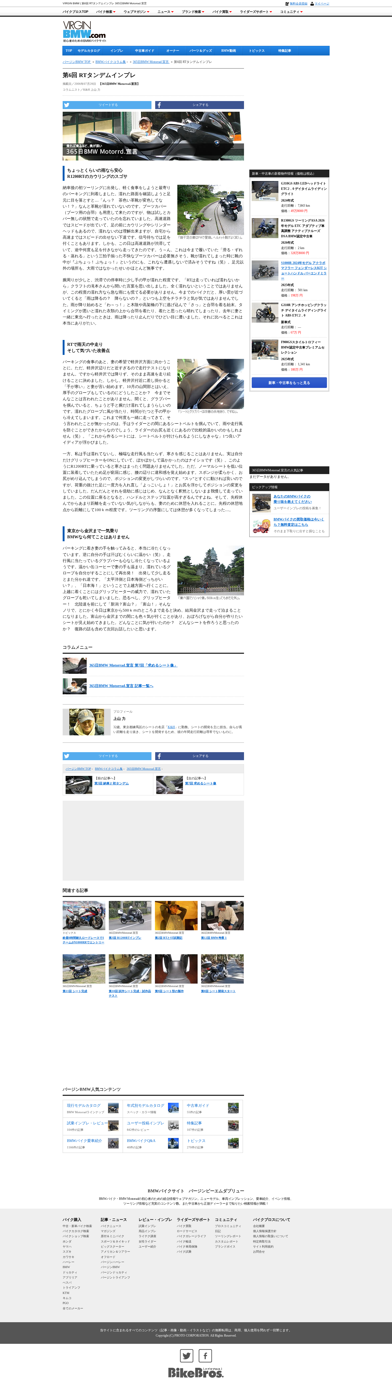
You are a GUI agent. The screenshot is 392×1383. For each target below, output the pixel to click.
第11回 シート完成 (75, 991)
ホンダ (67, 1241)
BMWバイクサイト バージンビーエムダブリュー (196, 1191)
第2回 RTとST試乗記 (168, 937)
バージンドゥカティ (114, 1272)
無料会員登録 (298, 3)
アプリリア (70, 1277)
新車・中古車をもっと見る (289, 383)
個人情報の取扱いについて (270, 1236)
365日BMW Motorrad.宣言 (144, 768)
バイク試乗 (184, 1251)
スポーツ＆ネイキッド (115, 1241)
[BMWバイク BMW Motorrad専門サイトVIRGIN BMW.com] (89, 31)
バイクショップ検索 (76, 1236)
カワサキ (68, 1256)
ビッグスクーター (112, 1246)
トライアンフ (71, 1287)
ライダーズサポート (254, 12)
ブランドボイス (225, 1246)
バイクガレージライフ (191, 1236)
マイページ (322, 3)
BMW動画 (228, 51)
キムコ (67, 1298)
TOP (69, 51)
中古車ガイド (144, 51)
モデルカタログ (89, 51)
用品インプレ (147, 1231)
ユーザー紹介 (147, 1246)
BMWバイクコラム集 (109, 768)
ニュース (164, 12)
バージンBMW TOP (78, 768)
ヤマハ (67, 1246)
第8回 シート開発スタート (218, 991)
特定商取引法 (262, 1241)
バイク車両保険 (187, 1246)
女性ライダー (147, 1241)
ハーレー (68, 1262)
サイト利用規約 (263, 1246)
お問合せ (259, 1251)
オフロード (108, 1256)
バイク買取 (221, 12)
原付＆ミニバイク (112, 1236)
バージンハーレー (112, 1262)
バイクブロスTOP (75, 12)
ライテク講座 (147, 1236)
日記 (218, 1231)
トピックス (257, 51)
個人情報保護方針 (265, 1231)
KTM (66, 1292)
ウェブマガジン (135, 12)
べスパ (67, 1282)
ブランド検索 (191, 12)
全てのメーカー (73, 1308)
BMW (66, 1267)
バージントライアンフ (115, 1277)
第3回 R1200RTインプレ (125, 937)
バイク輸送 (184, 1241)
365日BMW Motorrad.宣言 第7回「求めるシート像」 (133, 665)
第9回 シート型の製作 (169, 991)
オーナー (172, 51)
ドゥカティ (70, 1272)
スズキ (67, 1251)
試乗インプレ (147, 1226)
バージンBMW (110, 1267)
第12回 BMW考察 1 (214, 937)
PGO (66, 1303)
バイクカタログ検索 (76, 1231)
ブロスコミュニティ (228, 1226)
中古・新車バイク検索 (77, 1226)
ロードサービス (187, 1231)
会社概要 (259, 1226)
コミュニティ (289, 12)
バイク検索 (104, 12)
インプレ (116, 51)
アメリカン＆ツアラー (115, 1251)
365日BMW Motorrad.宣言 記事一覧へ (121, 686)
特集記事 (284, 51)
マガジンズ (108, 1231)
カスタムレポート (226, 1241)
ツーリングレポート (228, 1236)
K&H (171, 727)
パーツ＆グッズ (201, 51)
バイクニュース (111, 1226)
